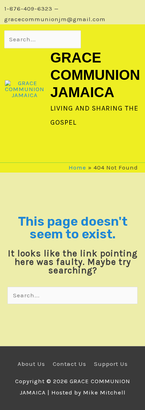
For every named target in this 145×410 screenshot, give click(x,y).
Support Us (111, 363)
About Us (31, 363)
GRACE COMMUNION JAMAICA (95, 75)
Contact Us (69, 363)
